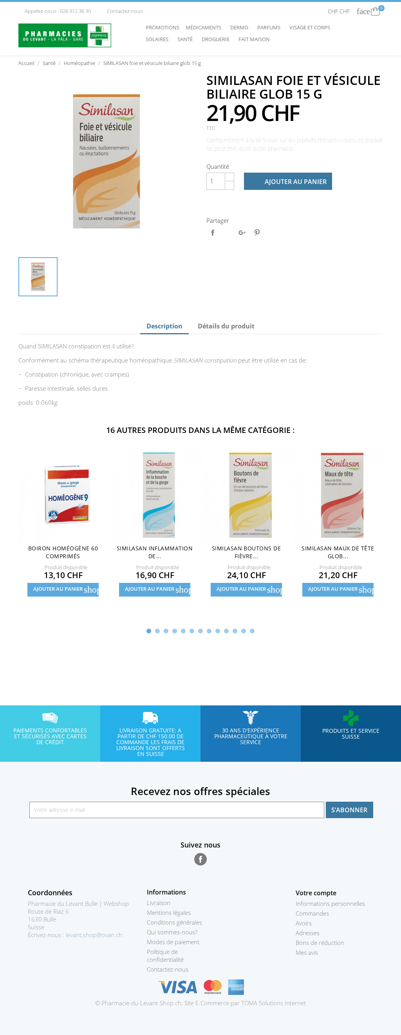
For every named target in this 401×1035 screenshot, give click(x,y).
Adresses (308, 933)
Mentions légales (169, 912)
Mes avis (307, 952)
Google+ (242, 232)
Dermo (241, 27)
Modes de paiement (173, 942)
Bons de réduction (320, 943)
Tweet (227, 232)
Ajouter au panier (289, 182)
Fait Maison (254, 39)
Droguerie (217, 39)
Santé (187, 39)
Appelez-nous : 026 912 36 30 (55, 10)
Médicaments (205, 27)
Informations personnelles (330, 903)
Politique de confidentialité (165, 955)
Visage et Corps (311, 27)
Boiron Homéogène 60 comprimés (63, 552)
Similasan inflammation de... (155, 552)
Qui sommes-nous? (172, 932)
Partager (212, 232)
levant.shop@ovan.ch (94, 935)
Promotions (162, 27)
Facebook (200, 859)
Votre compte (316, 893)
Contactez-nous (122, 10)
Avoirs (304, 923)
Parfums (270, 27)
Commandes (312, 913)
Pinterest (257, 232)
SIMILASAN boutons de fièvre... (246, 552)
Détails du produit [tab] (226, 326)
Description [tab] (164, 326)
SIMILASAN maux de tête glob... (338, 552)
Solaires (159, 39)
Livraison (158, 903)
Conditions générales (174, 922)
